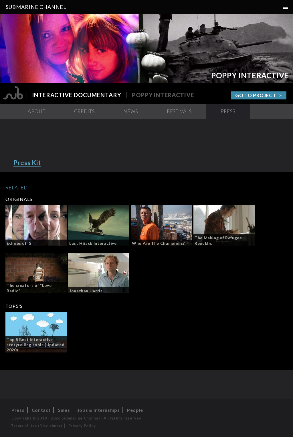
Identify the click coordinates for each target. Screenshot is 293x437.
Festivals (179, 111)
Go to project (255, 95)
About (36, 111)
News (130, 111)
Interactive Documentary (76, 94)
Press (228, 111)
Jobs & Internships (98, 410)
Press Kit (27, 162)
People (135, 410)
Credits (84, 111)
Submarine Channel (36, 6)
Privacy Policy (82, 426)
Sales (64, 410)
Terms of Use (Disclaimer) (36, 426)
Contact (41, 410)
